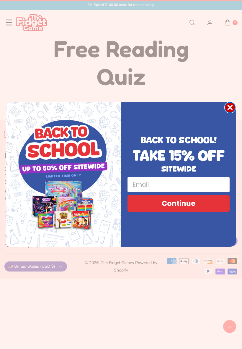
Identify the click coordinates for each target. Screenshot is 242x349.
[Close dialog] (230, 107)
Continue (178, 203)
